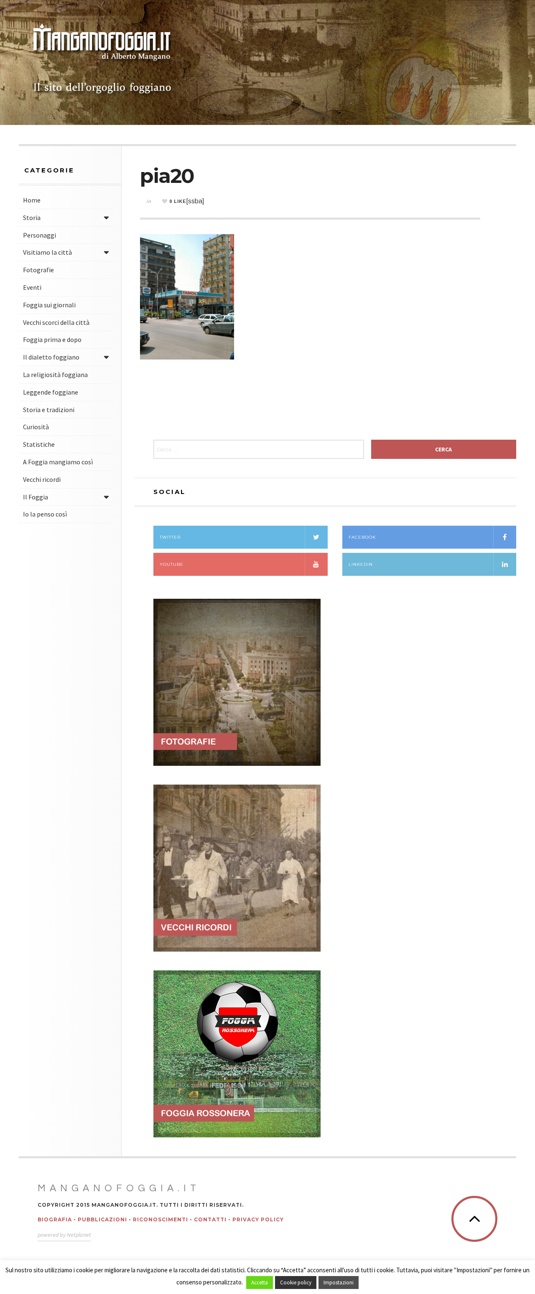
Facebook (362, 537)
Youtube (171, 564)
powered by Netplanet (64, 1234)
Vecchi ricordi (42, 479)
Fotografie (38, 270)
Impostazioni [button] (339, 1282)
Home (32, 200)
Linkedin (361, 564)
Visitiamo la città (47, 252)
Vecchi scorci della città (56, 322)
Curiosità (36, 427)
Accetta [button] (259, 1282)
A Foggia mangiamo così (58, 462)
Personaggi (39, 235)
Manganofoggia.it (119, 1188)
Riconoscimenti (160, 1219)
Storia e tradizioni (48, 409)
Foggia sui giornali (49, 305)
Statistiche (39, 444)
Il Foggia (35, 497)
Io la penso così (45, 514)
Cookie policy (295, 1282)
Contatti (210, 1219)
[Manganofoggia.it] (102, 59)
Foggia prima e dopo (52, 339)
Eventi (32, 287)
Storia (32, 217)
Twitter (170, 537)
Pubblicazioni (102, 1219)
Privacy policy (258, 1219)
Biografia (55, 1219)
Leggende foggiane (50, 392)
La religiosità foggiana (55, 374)
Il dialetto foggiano (51, 357)
